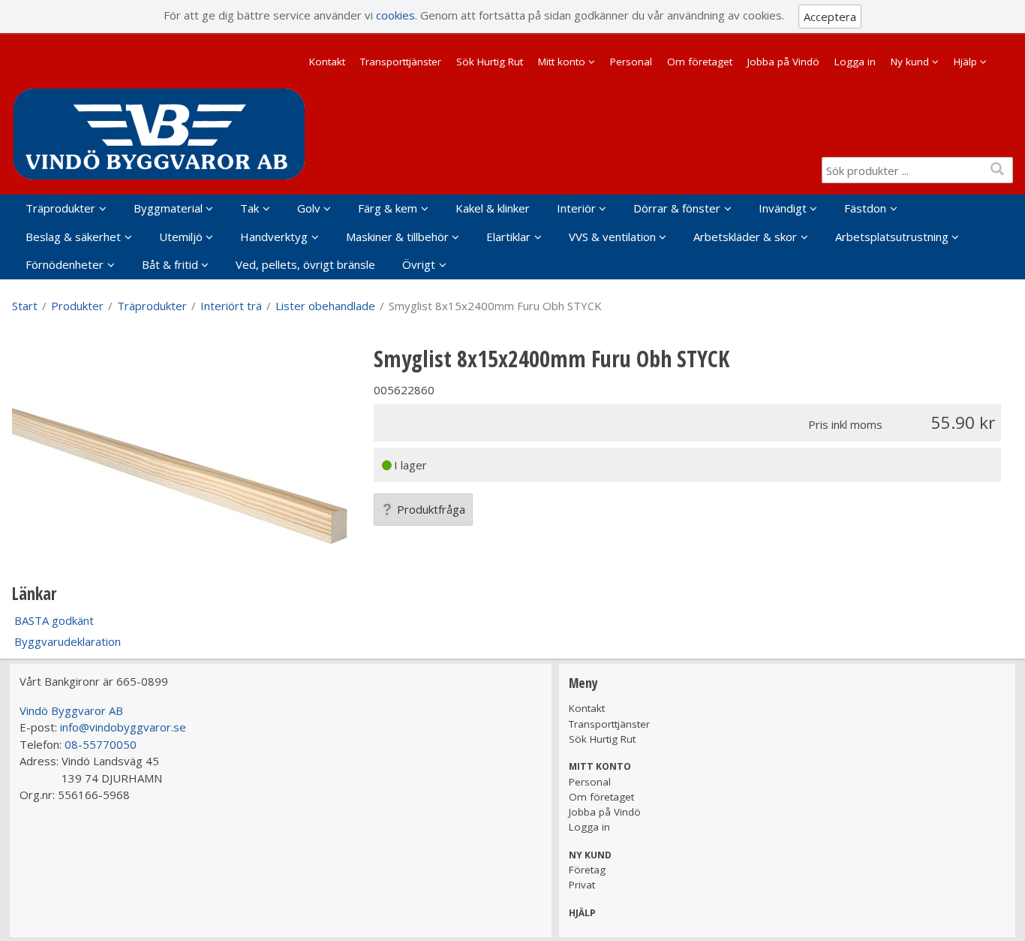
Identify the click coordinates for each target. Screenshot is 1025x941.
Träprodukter (60, 208)
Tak (249, 208)
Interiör (576, 208)
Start (25, 305)
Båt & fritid (170, 264)
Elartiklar (508, 236)
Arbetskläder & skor (745, 236)
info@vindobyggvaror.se (123, 726)
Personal (631, 61)
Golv (308, 208)
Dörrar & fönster (676, 208)
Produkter (77, 305)
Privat (582, 884)
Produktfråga (431, 509)
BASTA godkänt (54, 620)
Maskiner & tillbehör (397, 236)
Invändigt (783, 208)
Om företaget (699, 61)
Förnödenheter (65, 264)
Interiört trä (231, 305)
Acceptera (830, 16)
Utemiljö (181, 236)
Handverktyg (274, 236)
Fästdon (865, 208)
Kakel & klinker (492, 208)
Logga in (855, 61)
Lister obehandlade (325, 305)
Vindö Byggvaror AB (71, 710)
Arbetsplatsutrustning (891, 236)
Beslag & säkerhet (73, 236)
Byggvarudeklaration (67, 641)
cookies (395, 15)
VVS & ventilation (612, 236)
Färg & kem (387, 208)
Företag (587, 869)
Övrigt (418, 264)
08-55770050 (101, 744)
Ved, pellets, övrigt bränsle (305, 264)
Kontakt (327, 61)
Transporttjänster (400, 61)
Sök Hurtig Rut (489, 61)
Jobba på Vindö (783, 61)
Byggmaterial (168, 208)
